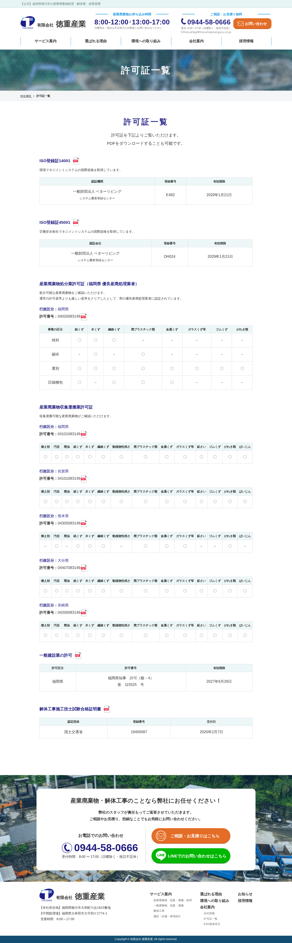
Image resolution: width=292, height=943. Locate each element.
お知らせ (245, 894)
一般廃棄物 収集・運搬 (169, 905)
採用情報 (246, 41)
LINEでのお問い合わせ (197, 856)
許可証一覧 (210, 918)
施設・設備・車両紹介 (167, 916)
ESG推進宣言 (212, 924)
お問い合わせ (256, 24)
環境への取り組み (146, 41)
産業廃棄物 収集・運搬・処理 (173, 900)
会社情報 (209, 913)
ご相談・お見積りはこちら (195, 836)
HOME (26, 96)
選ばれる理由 (96, 41)
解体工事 (159, 910)
